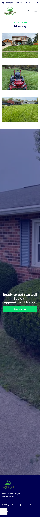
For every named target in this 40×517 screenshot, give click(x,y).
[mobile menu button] (35, 10)
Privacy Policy (27, 505)
